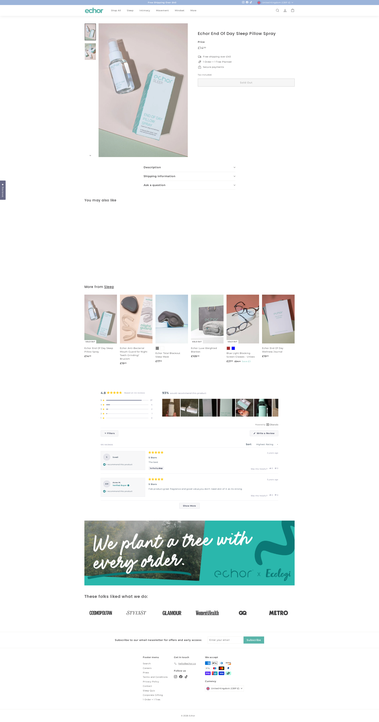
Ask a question (155, 185)
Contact (147, 686)
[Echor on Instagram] (175, 676)
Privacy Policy (151, 681)
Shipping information (159, 176)
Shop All (116, 10)
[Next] (90, 154)
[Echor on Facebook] (180, 676)
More (193, 10)
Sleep (130, 10)
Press (146, 672)
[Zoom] (143, 90)
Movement (162, 10)
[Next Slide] (276, 408)
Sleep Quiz (149, 690)
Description (152, 167)
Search (147, 663)
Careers (147, 668)
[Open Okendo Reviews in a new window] (266, 424)
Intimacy (144, 10)
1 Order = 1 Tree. (152, 699)
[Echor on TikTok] (186, 676)
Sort (249, 444)
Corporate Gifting (153, 695)
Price (201, 42)
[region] (220, 408)
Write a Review (267, 434)
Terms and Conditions (155, 677)
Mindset (179, 10)
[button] (126, 400)
